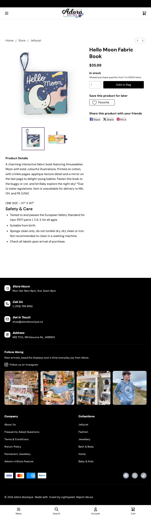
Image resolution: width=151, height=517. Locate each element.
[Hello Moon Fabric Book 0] (33, 138)
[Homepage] (75, 13)
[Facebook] (126, 475)
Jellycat (36, 40)
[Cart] (144, 13)
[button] (102, 102)
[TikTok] (144, 475)
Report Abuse (84, 497)
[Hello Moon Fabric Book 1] (57, 138)
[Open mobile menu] (6, 13)
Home (9, 40)
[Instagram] (135, 475)
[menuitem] (137, 40)
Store (22, 40)
